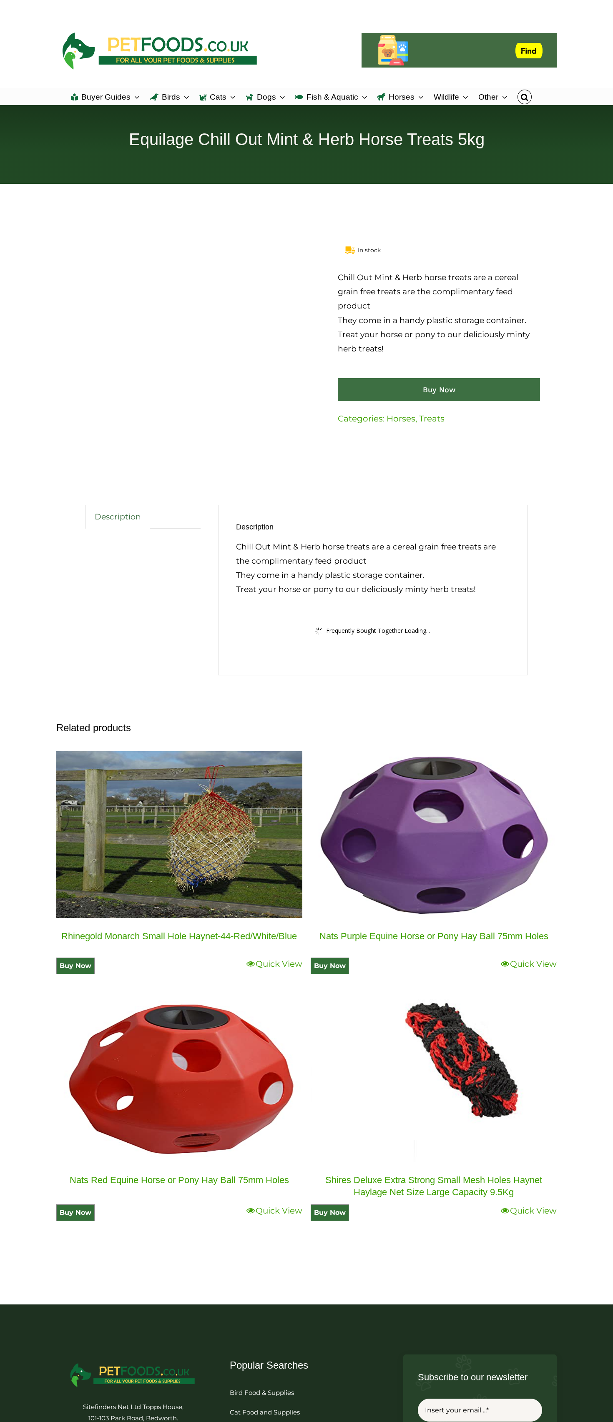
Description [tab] (118, 517)
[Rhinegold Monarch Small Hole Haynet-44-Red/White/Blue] (179, 834)
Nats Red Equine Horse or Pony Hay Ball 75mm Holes (179, 1180)
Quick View (279, 964)
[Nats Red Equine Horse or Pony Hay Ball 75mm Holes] (179, 1078)
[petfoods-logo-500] (133, 1362)
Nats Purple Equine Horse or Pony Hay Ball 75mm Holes (433, 936)
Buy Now (439, 389)
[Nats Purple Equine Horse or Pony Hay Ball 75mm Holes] (434, 834)
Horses (401, 419)
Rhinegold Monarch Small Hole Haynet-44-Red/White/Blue (179, 936)
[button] (524, 96)
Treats (432, 419)
